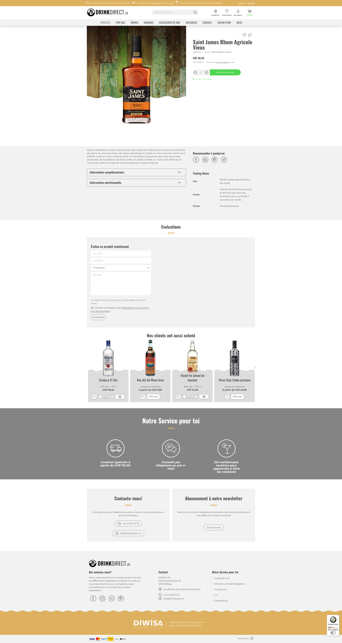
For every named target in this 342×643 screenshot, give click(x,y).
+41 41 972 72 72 (130, 523)
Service (250, 3)
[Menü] (337, 616)
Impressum (220, 589)
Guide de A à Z (222, 578)
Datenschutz (221, 600)
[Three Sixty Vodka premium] (234, 358)
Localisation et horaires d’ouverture (182, 589)
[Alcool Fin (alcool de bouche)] (192, 358)
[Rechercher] (195, 12)
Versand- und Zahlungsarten (229, 584)
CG (216, 595)
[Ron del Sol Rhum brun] (150, 358)
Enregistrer (98, 317)
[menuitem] (175, 13)
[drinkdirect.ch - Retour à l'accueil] (104, 11)
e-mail (170, 3)
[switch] (333, 632)
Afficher (153, 396)
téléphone (154, 3)
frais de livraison (222, 62)
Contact (242, 3)
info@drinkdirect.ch (130, 533)
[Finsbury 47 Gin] (108, 358)
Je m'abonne (214, 527)
